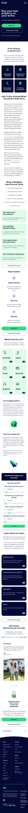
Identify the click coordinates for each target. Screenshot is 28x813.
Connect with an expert (12, 30)
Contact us (17, 769)
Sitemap (22, 807)
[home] (4, 3)
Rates (4, 749)
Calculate (14, 526)
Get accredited (18, 752)
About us (17, 758)
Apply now (11, 25)
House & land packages (6, 778)
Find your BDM (18, 747)
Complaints (23, 804)
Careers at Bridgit (19, 763)
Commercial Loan (7, 747)
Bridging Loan (6, 744)
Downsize (5, 763)
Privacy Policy (23, 791)
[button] (24, 3)
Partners (17, 744)
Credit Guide (23, 797)
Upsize (4, 765)
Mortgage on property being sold (14, 516)
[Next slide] (16, 685)
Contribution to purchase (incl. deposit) (14, 496)
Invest (4, 770)
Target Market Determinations (23, 801)
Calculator (5, 752)
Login (16, 749)
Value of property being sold (14, 506)
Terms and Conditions (22, 794)
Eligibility (5, 754)
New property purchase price (14, 486)
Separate (5, 775)
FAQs (4, 757)
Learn (16, 760)
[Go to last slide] (12, 685)
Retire (4, 768)
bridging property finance (12, 136)
